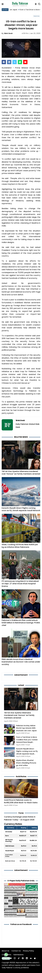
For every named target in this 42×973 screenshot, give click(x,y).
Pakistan (36, 16)
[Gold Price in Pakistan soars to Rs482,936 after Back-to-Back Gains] (21, 788)
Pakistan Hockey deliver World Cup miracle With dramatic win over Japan (26, 728)
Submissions (18, 954)
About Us (5, 951)
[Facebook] (4, 62)
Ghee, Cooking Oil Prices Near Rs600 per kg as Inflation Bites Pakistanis (20, 545)
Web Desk (8, 33)
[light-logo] (20, 4)
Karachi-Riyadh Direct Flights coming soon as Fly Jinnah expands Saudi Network (21, 509)
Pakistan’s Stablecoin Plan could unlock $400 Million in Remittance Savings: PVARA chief (21, 623)
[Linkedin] (27, 958)
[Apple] (35, 958)
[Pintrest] (23, 958)
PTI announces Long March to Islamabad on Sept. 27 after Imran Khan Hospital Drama (20, 583)
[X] (14, 62)
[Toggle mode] (35, 4)
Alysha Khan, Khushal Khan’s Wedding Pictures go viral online (26, 762)
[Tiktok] (19, 958)
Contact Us (16, 951)
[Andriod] (31, 958)
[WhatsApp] (20, 62)
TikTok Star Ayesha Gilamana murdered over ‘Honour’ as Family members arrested (21, 472)
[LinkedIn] (9, 62)
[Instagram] (15, 958)
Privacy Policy (28, 951)
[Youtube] (11, 958)
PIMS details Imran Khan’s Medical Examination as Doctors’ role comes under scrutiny (21, 662)
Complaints (6, 954)
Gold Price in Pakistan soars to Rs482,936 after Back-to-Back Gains (21, 801)
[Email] (25, 62)
